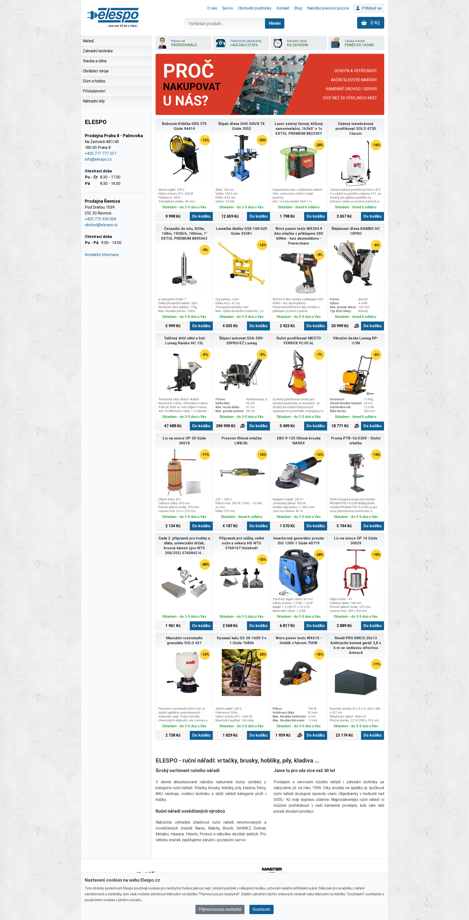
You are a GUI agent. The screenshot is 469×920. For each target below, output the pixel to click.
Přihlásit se (372, 8)
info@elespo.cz (98, 159)
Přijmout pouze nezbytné (220, 909)
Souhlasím (261, 909)
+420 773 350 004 (100, 219)
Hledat (275, 23)
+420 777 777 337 (100, 153)
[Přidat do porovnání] (356, 326)
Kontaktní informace (102, 254)
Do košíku (201, 216)
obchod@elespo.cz (101, 225)
